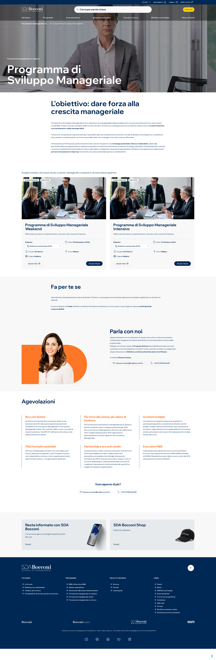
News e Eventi (188, 17)
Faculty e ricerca (131, 17)
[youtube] (119, 639)
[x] (97, 639)
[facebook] (86, 639)
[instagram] (129, 639)
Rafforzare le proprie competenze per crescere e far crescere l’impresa (143, 234)
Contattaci (189, 9)
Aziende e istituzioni (102, 17)
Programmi (48, 17)
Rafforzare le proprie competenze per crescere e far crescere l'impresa (55, 234)
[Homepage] (36, 568)
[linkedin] (108, 639)
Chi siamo (26, 17)
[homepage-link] (32, 9)
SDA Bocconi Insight (160, 17)
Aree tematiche (73, 17)
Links (156, 578)
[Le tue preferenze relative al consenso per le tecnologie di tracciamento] (212, 656)
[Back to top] (190, 568)
